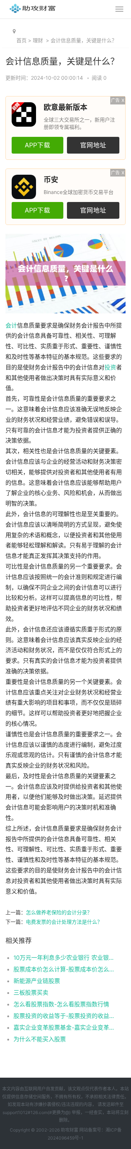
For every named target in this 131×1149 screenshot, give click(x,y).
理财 (38, 40)
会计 (11, 325)
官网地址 (93, 145)
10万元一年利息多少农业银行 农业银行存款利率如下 (63, 957)
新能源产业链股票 (36, 980)
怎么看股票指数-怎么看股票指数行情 (61, 1004)
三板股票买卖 (30, 992)
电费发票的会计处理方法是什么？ (64, 922)
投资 (110, 367)
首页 (21, 40)
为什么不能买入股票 (39, 1039)
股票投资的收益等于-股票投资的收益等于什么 (63, 1015)
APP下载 (37, 145)
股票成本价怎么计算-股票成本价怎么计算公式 (63, 969)
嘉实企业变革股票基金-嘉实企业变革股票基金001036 (63, 1027)
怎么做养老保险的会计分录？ (59, 912)
